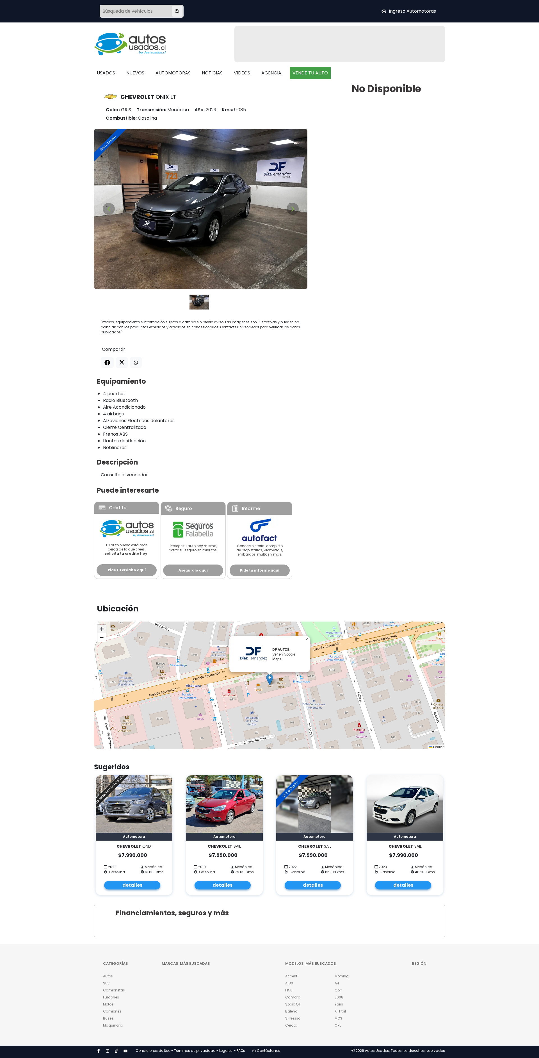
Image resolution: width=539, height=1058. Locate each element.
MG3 (338, 1018)
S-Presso (292, 1018)
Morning (342, 976)
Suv (106, 983)
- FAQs (239, 1050)
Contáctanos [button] (268, 1050)
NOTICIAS (212, 73)
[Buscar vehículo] (177, 11)
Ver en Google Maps (283, 656)
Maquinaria (113, 1025)
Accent (291, 976)
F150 (289, 990)
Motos (108, 1004)
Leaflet (438, 746)
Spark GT (293, 1004)
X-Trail (340, 1011)
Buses (108, 1018)
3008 (339, 997)
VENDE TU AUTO (310, 73)
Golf (338, 990)
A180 (289, 983)
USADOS (106, 73)
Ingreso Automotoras (412, 11)
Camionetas (114, 990)
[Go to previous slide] (109, 209)
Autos (108, 976)
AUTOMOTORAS (173, 73)
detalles (132, 885)
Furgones (111, 997)
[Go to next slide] (293, 209)
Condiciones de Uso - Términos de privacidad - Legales (184, 1050)
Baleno (291, 1011)
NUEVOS (135, 73)
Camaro (292, 997)
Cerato (291, 1025)
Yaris (339, 1004)
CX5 (338, 1025)
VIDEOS (242, 73)
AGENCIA (271, 73)
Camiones (112, 1011)
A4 (337, 983)
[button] (269, 679)
